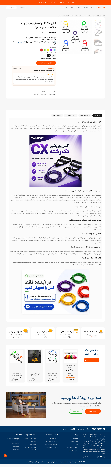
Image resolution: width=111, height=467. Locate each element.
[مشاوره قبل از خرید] (25, 331)
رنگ (51, 47)
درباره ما (73, 7)
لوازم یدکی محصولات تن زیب (30, 448)
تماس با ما (65, 7)
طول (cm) (49, 53)
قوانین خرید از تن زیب (51, 448)
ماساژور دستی (15, 443)
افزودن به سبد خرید (46, 63)
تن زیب (52, 462)
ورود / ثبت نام (53, 438)
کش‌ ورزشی (98, 16)
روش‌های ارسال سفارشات (51, 444)
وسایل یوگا (16, 446)
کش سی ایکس (90, 16)
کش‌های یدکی (22, 42)
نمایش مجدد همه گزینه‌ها (48, 58)
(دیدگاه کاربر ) (43, 32)
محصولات (85, 7)
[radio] (54, 50)
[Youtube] (101, 457)
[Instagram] (104, 457)
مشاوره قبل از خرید (15, 331)
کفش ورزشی (15, 449)
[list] (33, 78)
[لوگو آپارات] (98, 457)
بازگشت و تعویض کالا (51, 441)
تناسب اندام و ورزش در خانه (13, 439)
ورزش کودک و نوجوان (30, 438)
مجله (79, 7)
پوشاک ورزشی (32, 444)
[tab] (97, 115)
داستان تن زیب (74, 441)
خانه (92, 7)
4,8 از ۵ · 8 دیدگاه (17, 68)
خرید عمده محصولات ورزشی (71, 448)
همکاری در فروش (74, 451)
